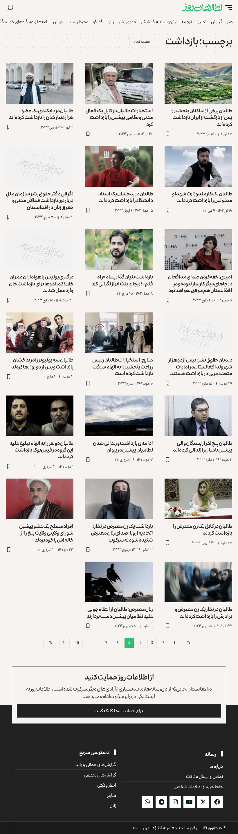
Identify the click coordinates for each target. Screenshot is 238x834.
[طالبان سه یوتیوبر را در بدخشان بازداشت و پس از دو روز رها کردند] (39, 332)
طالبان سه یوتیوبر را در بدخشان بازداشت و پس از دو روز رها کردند (42, 363)
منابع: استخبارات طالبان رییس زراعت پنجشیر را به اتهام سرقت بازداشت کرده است (122, 366)
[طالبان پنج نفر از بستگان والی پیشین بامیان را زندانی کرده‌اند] (198, 416)
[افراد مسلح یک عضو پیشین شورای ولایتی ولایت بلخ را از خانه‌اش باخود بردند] (39, 499)
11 (64, 642)
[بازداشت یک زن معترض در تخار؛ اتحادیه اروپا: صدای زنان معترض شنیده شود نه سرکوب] (119, 499)
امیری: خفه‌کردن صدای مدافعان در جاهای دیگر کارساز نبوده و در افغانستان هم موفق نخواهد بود (200, 283)
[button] (227, 7)
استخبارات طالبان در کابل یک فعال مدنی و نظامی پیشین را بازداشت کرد (119, 117)
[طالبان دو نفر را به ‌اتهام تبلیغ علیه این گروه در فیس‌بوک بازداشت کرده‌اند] (39, 416)
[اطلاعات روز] (202, 7)
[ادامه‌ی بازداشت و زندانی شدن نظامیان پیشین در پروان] (119, 416)
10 (77, 642)
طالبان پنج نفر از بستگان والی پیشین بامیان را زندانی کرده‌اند (202, 446)
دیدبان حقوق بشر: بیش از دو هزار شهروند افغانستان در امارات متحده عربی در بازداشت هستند (200, 366)
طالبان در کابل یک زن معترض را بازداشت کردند (202, 529)
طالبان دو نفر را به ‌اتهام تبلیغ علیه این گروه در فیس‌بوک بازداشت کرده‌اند (41, 449)
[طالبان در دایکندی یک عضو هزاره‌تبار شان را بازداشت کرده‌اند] (39, 83)
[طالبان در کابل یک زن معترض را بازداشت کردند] (198, 499)
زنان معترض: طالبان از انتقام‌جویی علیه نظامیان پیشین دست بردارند (119, 612)
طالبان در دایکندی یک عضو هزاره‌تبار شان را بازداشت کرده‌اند (41, 113)
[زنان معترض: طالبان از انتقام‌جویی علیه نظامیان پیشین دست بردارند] (119, 582)
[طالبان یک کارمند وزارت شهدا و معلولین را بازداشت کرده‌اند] (198, 166)
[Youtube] (189, 802)
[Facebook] (217, 802)
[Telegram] (161, 802)
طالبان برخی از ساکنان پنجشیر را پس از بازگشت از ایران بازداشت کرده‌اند (201, 117)
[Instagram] (175, 802)
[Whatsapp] (147, 802)
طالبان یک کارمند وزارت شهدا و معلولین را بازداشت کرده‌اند (202, 196)
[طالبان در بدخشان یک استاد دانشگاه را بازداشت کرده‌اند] (119, 166)
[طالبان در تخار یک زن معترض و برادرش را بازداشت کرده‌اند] (198, 582)
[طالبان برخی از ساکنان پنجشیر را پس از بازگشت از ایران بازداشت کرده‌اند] (198, 83)
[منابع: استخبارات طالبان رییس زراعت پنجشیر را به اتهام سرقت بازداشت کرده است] (119, 332)
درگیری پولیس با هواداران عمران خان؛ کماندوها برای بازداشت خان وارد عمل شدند (41, 283)
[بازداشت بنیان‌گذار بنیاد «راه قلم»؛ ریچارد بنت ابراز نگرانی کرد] (119, 249)
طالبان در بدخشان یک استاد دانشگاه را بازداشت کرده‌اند (125, 196)
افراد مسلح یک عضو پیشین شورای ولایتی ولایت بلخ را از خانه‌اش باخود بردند (46, 532)
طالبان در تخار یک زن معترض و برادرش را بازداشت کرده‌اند (203, 612)
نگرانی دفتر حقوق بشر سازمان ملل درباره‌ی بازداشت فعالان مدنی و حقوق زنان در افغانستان (39, 200)
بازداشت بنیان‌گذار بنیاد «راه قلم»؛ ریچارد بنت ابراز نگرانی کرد (122, 280)
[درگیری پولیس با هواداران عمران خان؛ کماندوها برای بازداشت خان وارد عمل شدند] (39, 249)
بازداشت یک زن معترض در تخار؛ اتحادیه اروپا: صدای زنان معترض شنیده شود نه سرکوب (122, 532)
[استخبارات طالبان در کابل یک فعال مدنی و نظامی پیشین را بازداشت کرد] (119, 83)
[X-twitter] (203, 802)
